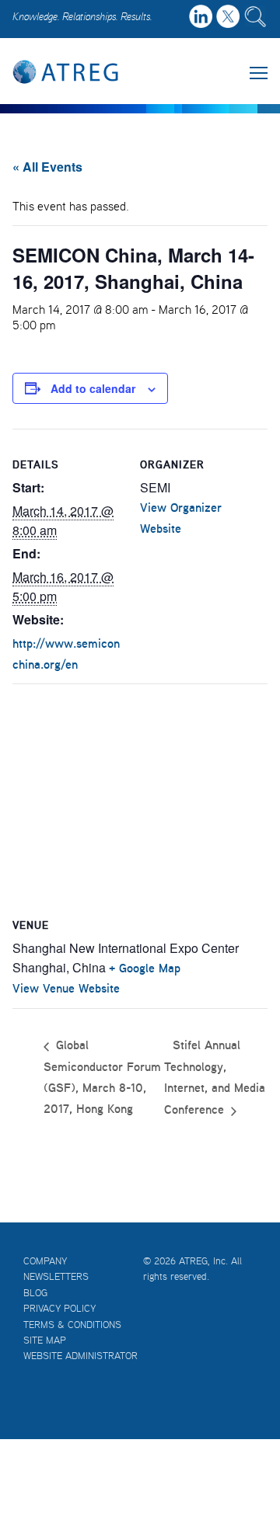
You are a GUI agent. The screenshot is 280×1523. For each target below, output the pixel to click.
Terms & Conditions (72, 1324)
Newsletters (56, 1276)
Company (45, 1260)
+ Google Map (144, 967)
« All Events (47, 167)
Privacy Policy (59, 1308)
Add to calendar (93, 388)
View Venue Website (66, 987)
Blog (35, 1292)
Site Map (44, 1340)
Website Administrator (80, 1355)
